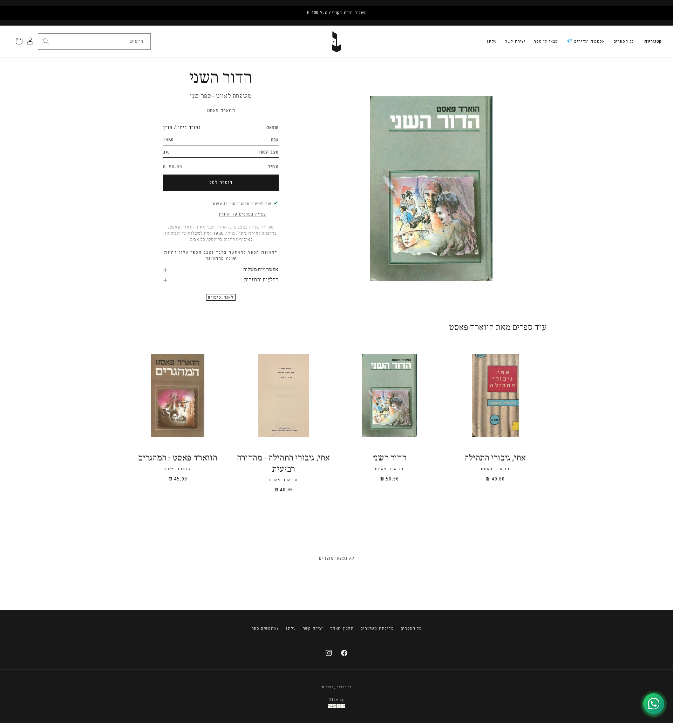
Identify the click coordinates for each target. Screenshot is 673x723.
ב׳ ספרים (344, 687)
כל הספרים (623, 41)
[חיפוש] (46, 41)
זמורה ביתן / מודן (181, 127)
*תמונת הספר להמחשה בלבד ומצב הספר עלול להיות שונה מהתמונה (220, 255)
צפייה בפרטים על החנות (242, 214)
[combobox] (94, 41)
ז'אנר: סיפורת (221, 297)
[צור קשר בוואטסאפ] (653, 703)
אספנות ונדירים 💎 (585, 41)
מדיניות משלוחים (377, 628)
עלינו (492, 41)
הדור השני (389, 458)
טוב (166, 152)
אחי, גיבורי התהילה (495, 458)
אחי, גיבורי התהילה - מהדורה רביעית (283, 463)
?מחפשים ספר (265, 628)
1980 (168, 139)
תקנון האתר (342, 628)
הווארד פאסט (221, 110)
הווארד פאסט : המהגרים (177, 458)
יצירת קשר (515, 41)
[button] (653, 41)
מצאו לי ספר (546, 41)
